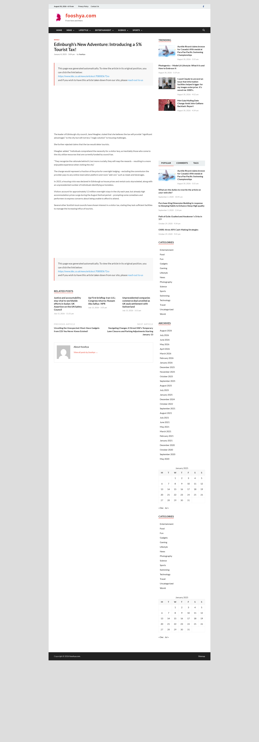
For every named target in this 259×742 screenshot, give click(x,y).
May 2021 (164, 426)
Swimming (164, 295)
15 (175, 489)
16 (181, 489)
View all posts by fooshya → (86, 352)
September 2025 (167, 381)
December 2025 (167, 367)
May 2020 (164, 459)
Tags (196, 163)
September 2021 (167, 408)
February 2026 (166, 358)
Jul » (167, 508)
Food (162, 254)
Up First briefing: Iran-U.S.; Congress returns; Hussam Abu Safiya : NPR (102, 300)
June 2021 (165, 422)
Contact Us (95, 6)
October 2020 (166, 449)
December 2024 (167, 399)
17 (188, 489)
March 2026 (165, 353)
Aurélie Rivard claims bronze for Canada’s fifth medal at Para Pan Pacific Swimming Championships (191, 50)
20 (162, 494)
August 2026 (166, 330)
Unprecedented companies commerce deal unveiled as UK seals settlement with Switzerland (136, 302)
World (56, 40)
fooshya (82, 54)
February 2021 (166, 436)
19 (201, 489)
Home (59, 30)
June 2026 (165, 339)
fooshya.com (80, 15)
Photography (166, 282)
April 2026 (165, 349)
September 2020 (167, 454)
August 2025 (166, 385)
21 (168, 494)
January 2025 (166, 394)
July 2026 (164, 335)
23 (181, 494)
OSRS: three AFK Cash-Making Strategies (178, 229)
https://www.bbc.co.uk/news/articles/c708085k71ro (83, 76)
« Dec (161, 508)
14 (168, 489)
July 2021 (164, 417)
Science (122, 30)
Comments (182, 163)
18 (195, 489)
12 (201, 483)
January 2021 (166, 440)
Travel (163, 304)
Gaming (163, 268)
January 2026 (166, 362)
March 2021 (165, 431)
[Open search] (204, 30)
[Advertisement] (156, 17)
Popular (166, 163)
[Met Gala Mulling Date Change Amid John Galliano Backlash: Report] (167, 100)
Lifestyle (83, 30)
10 (188, 483)
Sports (136, 30)
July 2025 (164, 390)
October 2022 (166, 404)
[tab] (166, 163)
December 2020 (167, 445)
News (69, 30)
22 (175, 494)
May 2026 (164, 344)
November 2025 (167, 371)
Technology (165, 300)
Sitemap (201, 656)
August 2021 (166, 413)
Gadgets (164, 263)
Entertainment (103, 30)
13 (162, 489)
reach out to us (135, 80)
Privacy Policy (83, 6)
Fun (161, 259)
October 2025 (166, 376)
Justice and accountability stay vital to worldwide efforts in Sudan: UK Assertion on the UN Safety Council (68, 303)
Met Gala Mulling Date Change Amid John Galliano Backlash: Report (190, 103)
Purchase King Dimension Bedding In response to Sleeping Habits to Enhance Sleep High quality (182, 204)
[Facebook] (203, 6)
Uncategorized (166, 309)
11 (195, 483)
